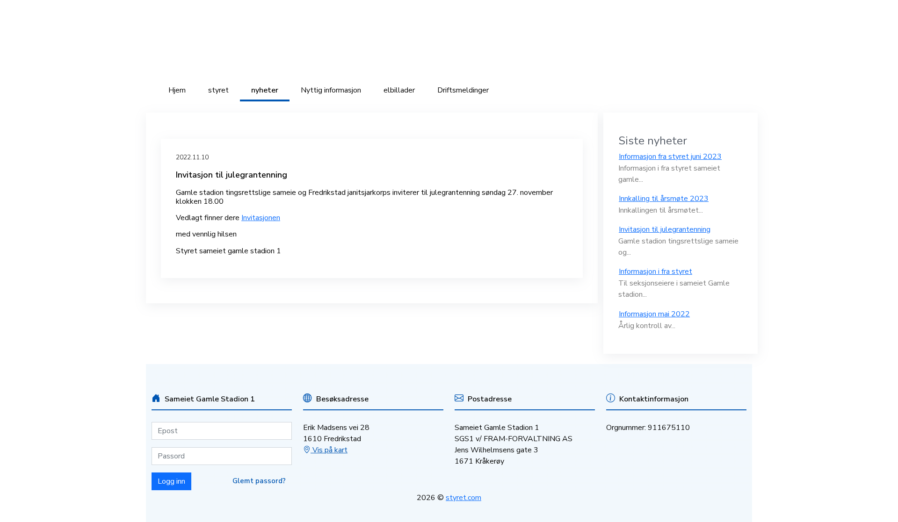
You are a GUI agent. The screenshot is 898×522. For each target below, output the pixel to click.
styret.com (463, 498)
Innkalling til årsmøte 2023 (664, 198)
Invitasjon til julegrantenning (664, 229)
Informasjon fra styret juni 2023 (670, 156)
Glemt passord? (259, 481)
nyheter (264, 90)
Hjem (177, 90)
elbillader (399, 90)
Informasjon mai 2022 (654, 314)
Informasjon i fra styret (655, 271)
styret (218, 90)
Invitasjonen (260, 218)
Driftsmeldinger (463, 90)
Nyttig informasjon (331, 90)
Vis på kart (329, 450)
